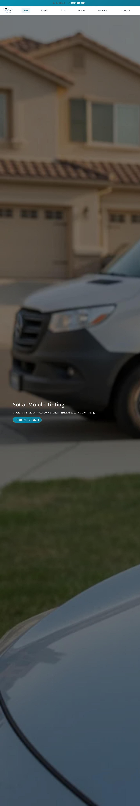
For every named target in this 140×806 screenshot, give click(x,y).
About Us (44, 10)
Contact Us (125, 10)
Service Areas (102, 10)
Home (26, 10)
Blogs (63, 10)
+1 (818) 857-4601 (76, 3)
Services (81, 10)
